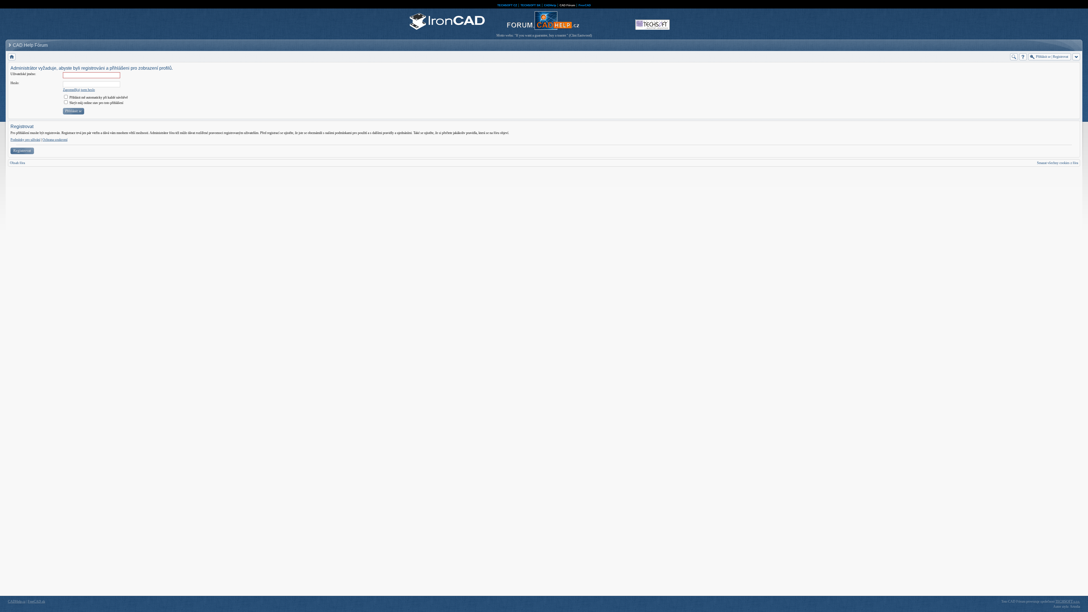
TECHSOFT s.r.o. (1067, 602)
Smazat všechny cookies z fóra (1057, 163)
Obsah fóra (17, 163)
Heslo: (14, 83)
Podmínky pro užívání (25, 140)
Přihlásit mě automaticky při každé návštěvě (98, 97)
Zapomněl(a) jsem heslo (79, 90)
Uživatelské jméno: (23, 74)
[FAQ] (1023, 56)
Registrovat (22, 150)
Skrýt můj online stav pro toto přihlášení (96, 103)
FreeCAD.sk (36, 602)
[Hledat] (1014, 56)
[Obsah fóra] (12, 56)
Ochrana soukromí (54, 140)
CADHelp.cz (17, 602)
